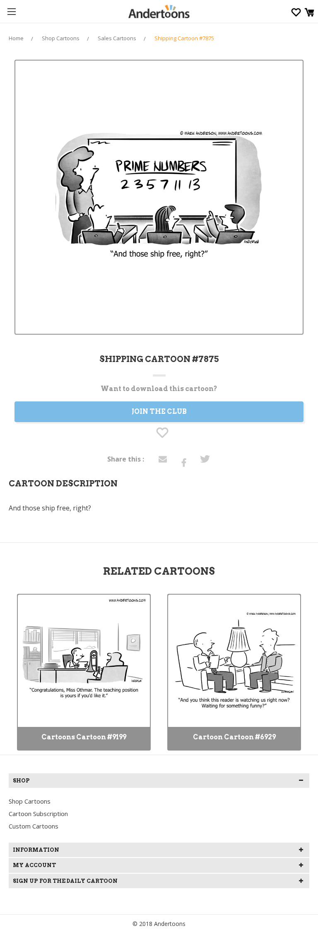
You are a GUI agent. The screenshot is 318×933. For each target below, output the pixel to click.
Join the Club (159, 411)
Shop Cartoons (30, 801)
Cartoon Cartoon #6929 (234, 737)
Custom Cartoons (33, 826)
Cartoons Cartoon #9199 (83, 737)
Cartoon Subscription (38, 813)
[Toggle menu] (11, 11)
